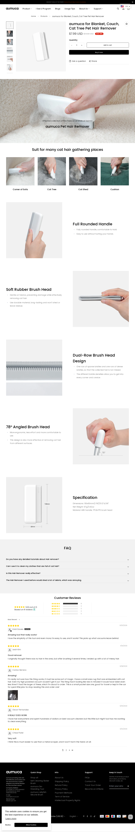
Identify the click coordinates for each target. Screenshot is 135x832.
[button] (56, 603)
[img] (13, 625)
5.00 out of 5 (31, 607)
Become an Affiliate (94, 789)
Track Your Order (93, 785)
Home (33, 16)
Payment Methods (63, 793)
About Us (59, 777)
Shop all (34, 777)
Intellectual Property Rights (67, 800)
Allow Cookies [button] (31, 825)
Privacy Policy (61, 789)
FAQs (87, 777)
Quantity (73, 40)
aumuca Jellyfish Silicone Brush (38, 793)
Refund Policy (61, 785)
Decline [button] (8, 825)
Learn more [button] (10, 818)
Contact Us (90, 781)
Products (44, 16)
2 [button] (66, 750)
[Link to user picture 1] (13, 695)
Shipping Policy (62, 781)
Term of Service (62, 796)
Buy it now (99, 52)
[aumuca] (12, 8)
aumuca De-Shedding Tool (37, 787)
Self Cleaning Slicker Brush (39, 782)
